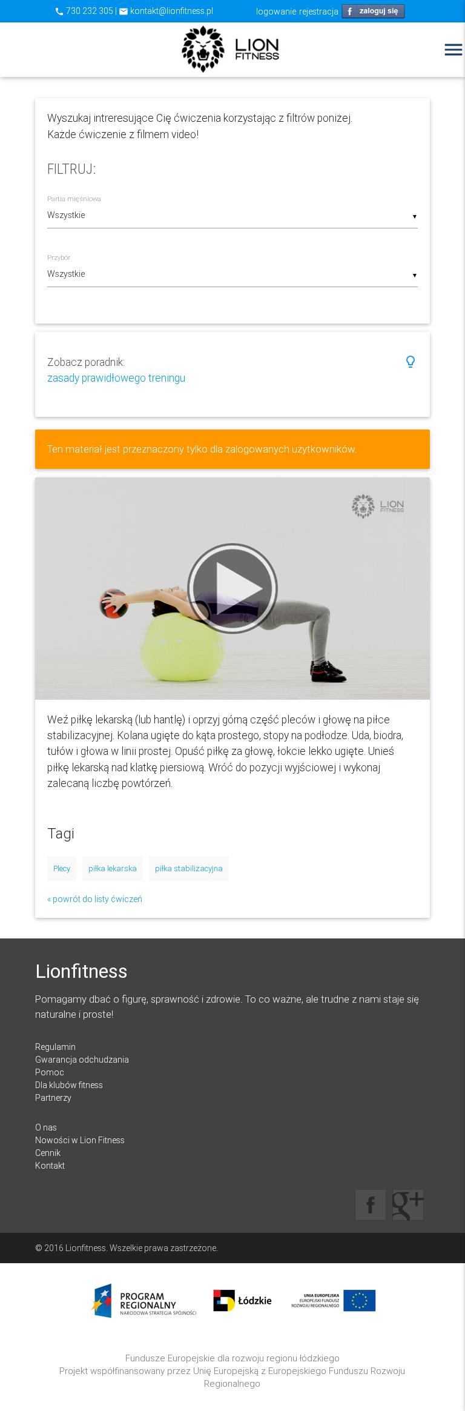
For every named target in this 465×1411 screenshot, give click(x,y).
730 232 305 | (86, 10)
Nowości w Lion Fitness (80, 1140)
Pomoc (49, 1072)
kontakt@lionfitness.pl (166, 10)
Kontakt (50, 1165)
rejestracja (318, 11)
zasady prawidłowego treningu (116, 378)
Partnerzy (53, 1097)
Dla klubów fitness (69, 1085)
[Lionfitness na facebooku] (370, 1205)
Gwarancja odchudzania (82, 1059)
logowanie (276, 11)
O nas (46, 1127)
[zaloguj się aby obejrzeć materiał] (232, 588)
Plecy (61, 868)
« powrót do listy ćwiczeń (94, 899)
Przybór (58, 257)
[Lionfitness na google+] (408, 1205)
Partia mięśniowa (74, 198)
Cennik (48, 1152)
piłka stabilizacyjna (189, 868)
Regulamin (55, 1046)
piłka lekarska (112, 868)
